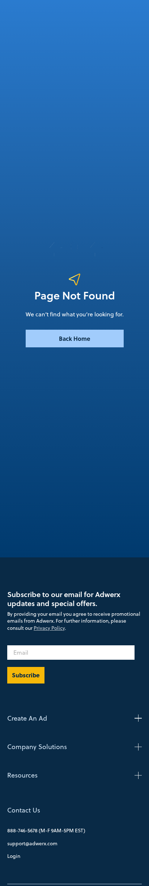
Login (13, 856)
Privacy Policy (49, 628)
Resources (22, 775)
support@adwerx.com (32, 843)
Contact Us (23, 810)
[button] (74, 718)
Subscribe (26, 675)
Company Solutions (37, 746)
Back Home (74, 338)
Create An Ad (27, 718)
